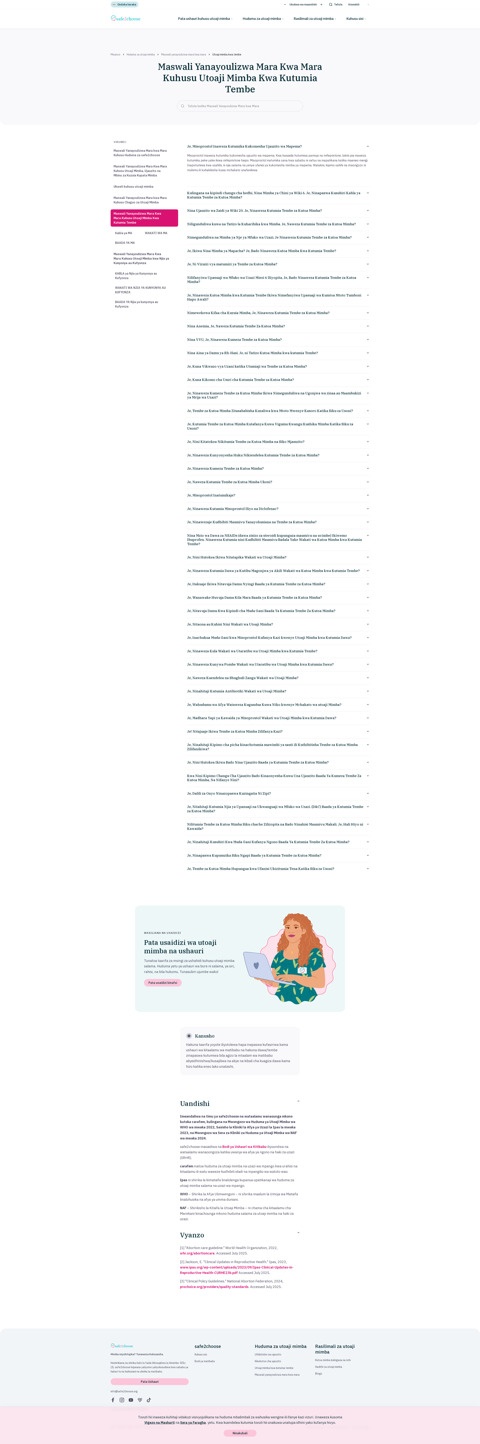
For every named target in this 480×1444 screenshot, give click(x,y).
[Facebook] (113, 1400)
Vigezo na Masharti (159, 1422)
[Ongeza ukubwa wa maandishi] (321, 4)
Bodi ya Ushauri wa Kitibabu (244, 1147)
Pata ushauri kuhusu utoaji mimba (204, 18)
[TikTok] (149, 1400)
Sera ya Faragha (193, 1422)
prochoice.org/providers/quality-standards (214, 1287)
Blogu (318, 1373)
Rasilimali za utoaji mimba (314, 18)
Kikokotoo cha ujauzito (268, 1361)
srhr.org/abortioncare (197, 1253)
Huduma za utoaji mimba (262, 18)
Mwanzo (115, 54)
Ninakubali (240, 1433)
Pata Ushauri (150, 1382)
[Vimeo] (140, 1400)
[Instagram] (122, 1400)
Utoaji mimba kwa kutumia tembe (274, 1368)
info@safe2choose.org (124, 1391)
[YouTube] (131, 1400)
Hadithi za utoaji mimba (328, 1367)
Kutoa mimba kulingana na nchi (333, 1360)
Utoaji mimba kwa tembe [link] (226, 54)
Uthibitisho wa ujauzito (268, 1354)
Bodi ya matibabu (205, 1361)
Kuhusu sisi (354, 18)
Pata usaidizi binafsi (162, 983)
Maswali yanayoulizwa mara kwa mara (183, 54)
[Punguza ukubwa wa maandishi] (285, 4)
